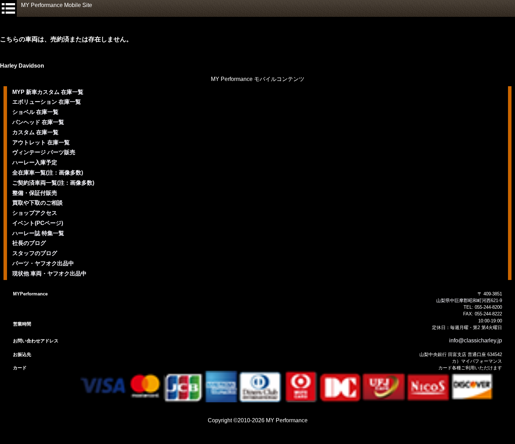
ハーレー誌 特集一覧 (38, 233)
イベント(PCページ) (37, 223)
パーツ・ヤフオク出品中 (43, 263)
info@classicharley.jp (475, 340)
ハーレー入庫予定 (34, 162)
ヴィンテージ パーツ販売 (43, 152)
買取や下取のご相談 (37, 203)
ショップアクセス (34, 213)
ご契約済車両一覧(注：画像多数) (53, 183)
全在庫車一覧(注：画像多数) (47, 173)
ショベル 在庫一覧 (35, 112)
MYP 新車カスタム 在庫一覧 (47, 92)
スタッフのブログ (34, 253)
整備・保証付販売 (34, 193)
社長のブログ (29, 243)
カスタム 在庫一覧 (35, 132)
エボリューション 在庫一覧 (46, 102)
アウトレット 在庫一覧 (41, 142)
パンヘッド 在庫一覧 (38, 122)
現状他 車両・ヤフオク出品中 (49, 273)
